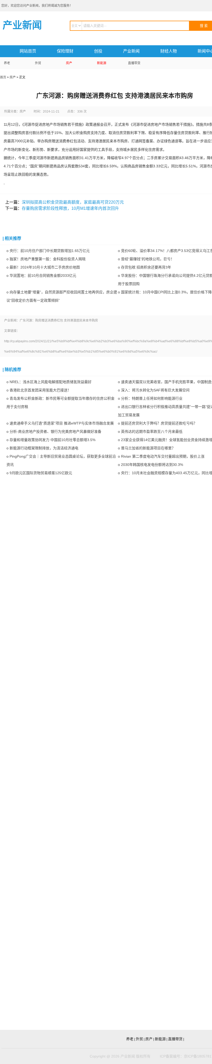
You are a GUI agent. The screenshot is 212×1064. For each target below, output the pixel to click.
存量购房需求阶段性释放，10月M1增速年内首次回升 (70, 208)
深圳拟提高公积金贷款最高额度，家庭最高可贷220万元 (73, 202)
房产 (69, 63)
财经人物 (168, 51)
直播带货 (134, 63)
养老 (7, 63)
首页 (3, 77)
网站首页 (28, 51)
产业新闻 (131, 51)
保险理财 (65, 51)
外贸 (38, 63)
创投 (98, 51)
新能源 (101, 63)
